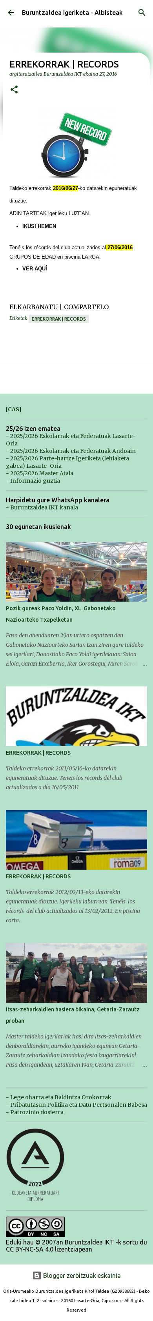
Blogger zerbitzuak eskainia (81, 1275)
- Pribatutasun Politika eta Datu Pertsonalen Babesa (76, 1104)
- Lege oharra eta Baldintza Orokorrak (58, 1097)
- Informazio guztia (33, 480)
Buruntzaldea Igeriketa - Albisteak (72, 12)
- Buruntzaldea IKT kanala (42, 507)
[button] (14, 90)
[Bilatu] (142, 12)
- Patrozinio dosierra (35, 1112)
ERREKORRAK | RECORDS (38, 753)
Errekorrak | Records (59, 318)
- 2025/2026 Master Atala (39, 473)
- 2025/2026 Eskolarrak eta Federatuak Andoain (71, 450)
